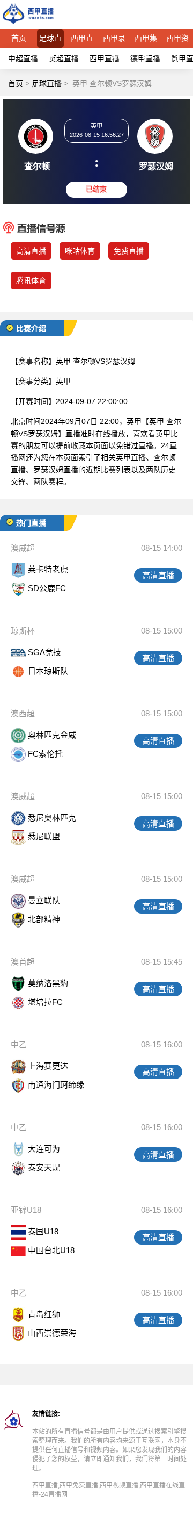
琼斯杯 (23, 630)
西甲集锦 (146, 41)
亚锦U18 (26, 1209)
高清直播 (31, 251)
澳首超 (23, 961)
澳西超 (23, 713)
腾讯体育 (31, 280)
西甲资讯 (177, 41)
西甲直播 (82, 41)
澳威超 (23, 547)
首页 (18, 38)
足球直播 (50, 41)
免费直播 (129, 251)
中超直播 (23, 58)
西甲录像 (114, 41)
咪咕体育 (80, 251)
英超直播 (64, 58)
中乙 (19, 1044)
